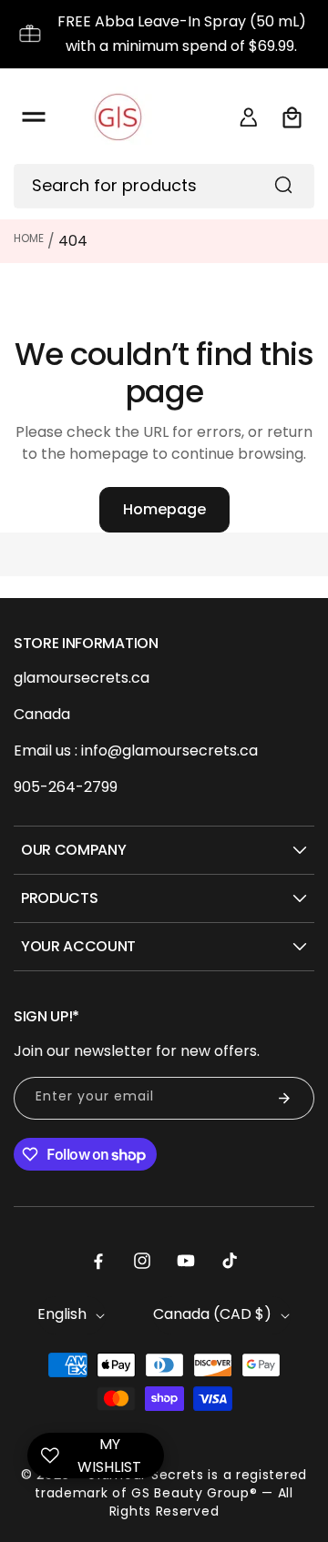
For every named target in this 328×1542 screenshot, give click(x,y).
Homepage (164, 509)
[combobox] (164, 186)
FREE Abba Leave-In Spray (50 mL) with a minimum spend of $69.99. (181, 33)
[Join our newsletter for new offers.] (284, 1098)
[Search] (283, 185)
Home (29, 238)
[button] (34, 117)
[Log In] (248, 117)
